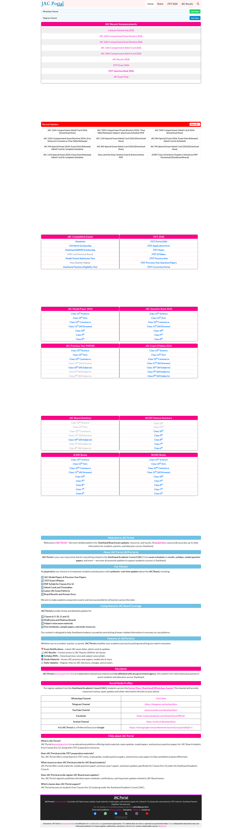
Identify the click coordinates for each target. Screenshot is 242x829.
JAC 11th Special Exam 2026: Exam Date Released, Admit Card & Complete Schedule (67, 156)
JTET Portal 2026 (158, 241)
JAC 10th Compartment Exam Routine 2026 (121, 42)
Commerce (80, 322)
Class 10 (158, 431)
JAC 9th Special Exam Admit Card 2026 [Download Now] (174, 147)
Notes (160, 3)
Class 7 (158, 443)
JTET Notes (158, 249)
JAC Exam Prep (121, 76)
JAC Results (187, 3)
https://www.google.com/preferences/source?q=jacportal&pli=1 (160, 727)
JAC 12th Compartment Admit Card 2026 (121, 47)
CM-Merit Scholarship (80, 245)
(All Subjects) (80, 367)
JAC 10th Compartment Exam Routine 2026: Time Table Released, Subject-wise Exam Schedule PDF (121, 131)
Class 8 (158, 439)
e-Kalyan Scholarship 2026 (121, 30)
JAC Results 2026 (121, 59)
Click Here (161, 698)
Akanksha (80, 241)
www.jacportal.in (62, 673)
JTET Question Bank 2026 (121, 71)
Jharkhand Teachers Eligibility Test (80, 267)
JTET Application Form (158, 245)
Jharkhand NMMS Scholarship (80, 249)
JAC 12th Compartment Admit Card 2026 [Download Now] (67, 131)
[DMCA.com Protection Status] (121, 817)
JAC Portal (61, 542)
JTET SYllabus (159, 254)
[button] (198, 4)
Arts (80, 318)
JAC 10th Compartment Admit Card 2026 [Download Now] (174, 131)
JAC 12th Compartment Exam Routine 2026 (121, 36)
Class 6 (158, 448)
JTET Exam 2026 (121, 65)
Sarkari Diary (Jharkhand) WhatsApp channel (150, 688)
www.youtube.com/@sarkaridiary (160, 710)
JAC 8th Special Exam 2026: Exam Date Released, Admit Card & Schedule (174, 139)
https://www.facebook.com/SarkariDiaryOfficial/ (161, 715)
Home (150, 3)
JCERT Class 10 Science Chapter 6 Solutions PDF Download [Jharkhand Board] (175, 156)
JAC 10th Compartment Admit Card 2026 (121, 53)
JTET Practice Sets (158, 258)
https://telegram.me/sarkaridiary (161, 704)
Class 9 (80, 334)
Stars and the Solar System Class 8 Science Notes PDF (121, 156)
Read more (162, 826)
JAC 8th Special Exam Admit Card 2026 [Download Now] (121, 147)
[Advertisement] (121, 102)
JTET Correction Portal (158, 267)
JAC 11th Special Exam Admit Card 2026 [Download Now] (121, 139)
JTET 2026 (172, 3)
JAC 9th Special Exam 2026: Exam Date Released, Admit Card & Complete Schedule (67, 147)
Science (80, 313)
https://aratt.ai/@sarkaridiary (161, 721)
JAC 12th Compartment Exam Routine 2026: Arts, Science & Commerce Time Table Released (67, 139)
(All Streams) (80, 326)
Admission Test (80, 258)
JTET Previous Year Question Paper (158, 262)
